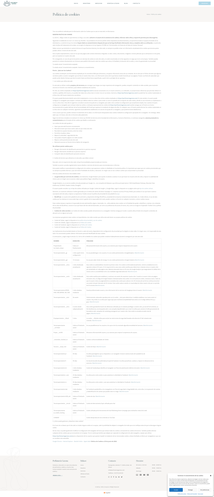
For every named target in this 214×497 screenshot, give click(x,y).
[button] (210, 475)
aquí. (118, 194)
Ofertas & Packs (85, 474)
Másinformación (139, 253)
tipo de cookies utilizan (146, 188)
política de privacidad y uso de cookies (91, 220)
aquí (69, 188)
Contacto (83, 477)
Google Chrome (57, 441)
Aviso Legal (200, 493)
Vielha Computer (105, 487)
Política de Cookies (86, 225)
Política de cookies (182, 493)
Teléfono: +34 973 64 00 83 (115, 473)
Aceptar (176, 490)
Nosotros (83, 468)
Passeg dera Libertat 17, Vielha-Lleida (118, 465)
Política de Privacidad (192, 493)
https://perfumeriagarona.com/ (83, 90)
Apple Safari (87, 441)
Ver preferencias (204, 490)
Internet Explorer (68, 441)
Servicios (83, 471)
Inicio (82, 465)
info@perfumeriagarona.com (116, 470)
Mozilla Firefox (78, 441)
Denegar (190, 490)
